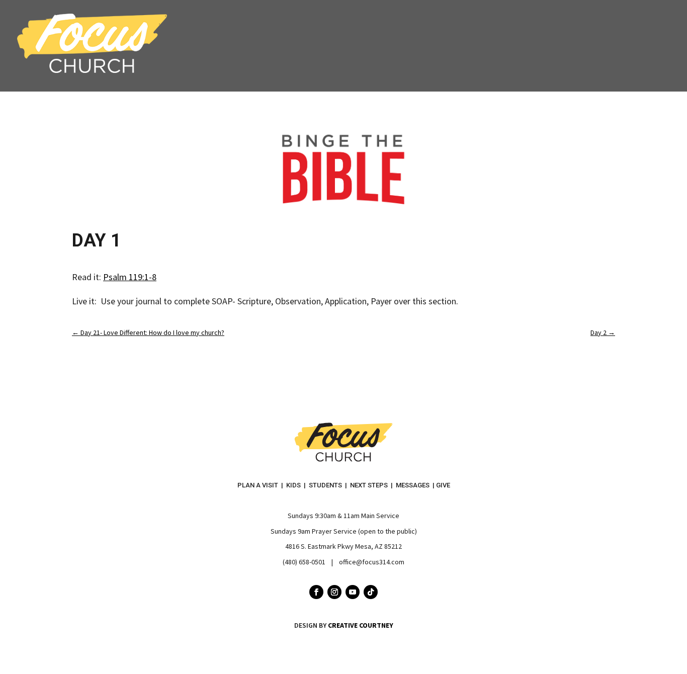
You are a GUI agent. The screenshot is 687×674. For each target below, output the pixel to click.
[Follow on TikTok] (371, 592)
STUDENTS (325, 485)
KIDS (293, 485)
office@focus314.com (371, 561)
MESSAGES (413, 485)
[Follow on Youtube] (353, 592)
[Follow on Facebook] (316, 592)
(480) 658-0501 (304, 561)
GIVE (443, 485)
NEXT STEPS (369, 485)
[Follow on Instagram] (334, 592)
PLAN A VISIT (257, 485)
